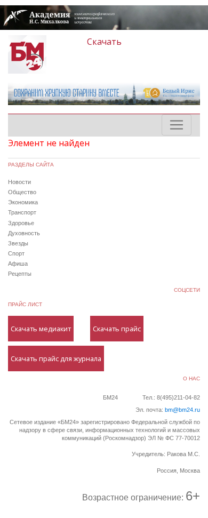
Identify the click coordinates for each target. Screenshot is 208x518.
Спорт (16, 253)
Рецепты (19, 273)
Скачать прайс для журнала (56, 358)
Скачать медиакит (41, 328)
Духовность (24, 233)
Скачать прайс (117, 328)
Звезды (18, 243)
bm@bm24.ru (182, 410)
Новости (19, 182)
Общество (22, 192)
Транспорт (22, 212)
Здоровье (21, 223)
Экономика (23, 202)
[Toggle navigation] (176, 125)
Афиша (18, 263)
